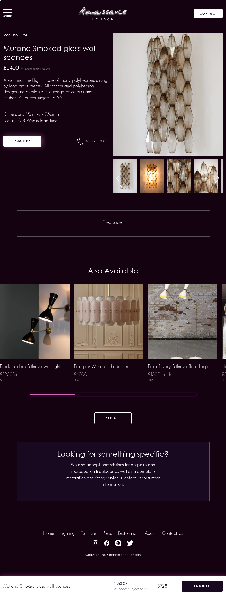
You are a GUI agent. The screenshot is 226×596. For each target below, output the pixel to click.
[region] (113, 340)
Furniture (88, 533)
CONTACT (208, 13)
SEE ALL (113, 418)
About (150, 533)
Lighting (67, 533)
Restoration (128, 533)
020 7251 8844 (96, 141)
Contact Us (172, 533)
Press (107, 533)
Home (48, 533)
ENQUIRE (22, 141)
